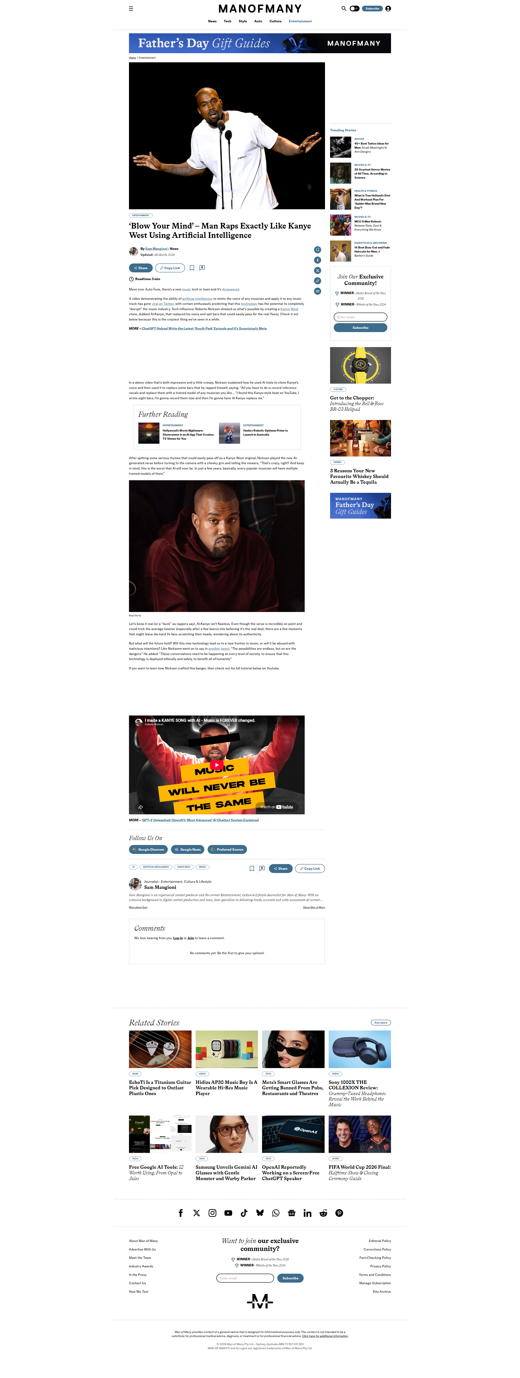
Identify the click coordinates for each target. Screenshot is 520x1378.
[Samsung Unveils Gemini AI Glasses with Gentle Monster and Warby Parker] (227, 1134)
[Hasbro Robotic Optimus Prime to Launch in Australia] (229, 435)
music (186, 289)
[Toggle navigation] (132, 8)
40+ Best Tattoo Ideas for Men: (371, 147)
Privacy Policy (380, 1266)
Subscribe (372, 8)
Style (243, 21)
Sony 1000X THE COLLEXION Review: (357, 1093)
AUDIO (202, 1074)
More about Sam (138, 907)
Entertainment (300, 21)
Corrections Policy (377, 1249)
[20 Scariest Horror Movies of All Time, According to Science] (340, 173)
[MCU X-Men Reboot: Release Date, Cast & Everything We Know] (340, 225)
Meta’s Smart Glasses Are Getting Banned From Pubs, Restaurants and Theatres (292, 1087)
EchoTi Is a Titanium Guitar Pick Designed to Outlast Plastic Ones (160, 1087)
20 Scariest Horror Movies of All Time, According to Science (372, 173)
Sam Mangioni (156, 249)
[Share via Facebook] (319, 177)
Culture (276, 21)
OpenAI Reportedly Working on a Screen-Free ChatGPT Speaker (291, 1172)
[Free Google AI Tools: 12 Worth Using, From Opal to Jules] (160, 1134)
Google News (190, 849)
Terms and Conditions (375, 1275)
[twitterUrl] (196, 1213)
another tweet (218, 648)
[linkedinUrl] (307, 1213)
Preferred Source (230, 849)
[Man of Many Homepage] (260, 8)
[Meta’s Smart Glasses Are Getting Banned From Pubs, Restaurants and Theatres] (293, 1049)
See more (381, 1022)
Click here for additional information (325, 1336)
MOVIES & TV (362, 164)
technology (249, 304)
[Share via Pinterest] (319, 195)
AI (133, 867)
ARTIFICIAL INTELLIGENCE (156, 867)
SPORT (335, 1158)
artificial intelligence (197, 299)
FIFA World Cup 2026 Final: (360, 1172)
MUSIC (202, 867)
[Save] (192, 268)
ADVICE (359, 138)
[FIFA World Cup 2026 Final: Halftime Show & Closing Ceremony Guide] (360, 1134)
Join (190, 938)
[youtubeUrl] (228, 1213)
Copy (172, 268)
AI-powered (230, 289)
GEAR (135, 1074)
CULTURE (338, 389)
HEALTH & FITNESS (365, 190)
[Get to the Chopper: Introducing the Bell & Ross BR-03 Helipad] (360, 365)
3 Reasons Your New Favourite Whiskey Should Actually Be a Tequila (359, 476)
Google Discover (151, 849)
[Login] (388, 8)
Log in (178, 938)
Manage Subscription (375, 1283)
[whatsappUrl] (276, 1213)
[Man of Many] (260, 1301)
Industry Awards (141, 1266)
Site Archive (382, 1292)
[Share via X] (319, 186)
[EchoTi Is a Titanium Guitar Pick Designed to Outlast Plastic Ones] (160, 1049)
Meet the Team (140, 1258)
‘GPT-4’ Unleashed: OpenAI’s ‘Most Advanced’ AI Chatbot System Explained (200, 820)
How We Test (138, 1292)
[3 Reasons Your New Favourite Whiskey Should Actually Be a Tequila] (360, 438)
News (212, 21)
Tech (227, 21)
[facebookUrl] (181, 1213)
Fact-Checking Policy (375, 1258)
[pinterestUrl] (339, 1213)
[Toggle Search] (344, 8)
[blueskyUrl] (260, 1213)
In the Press (137, 1275)
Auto (258, 21)
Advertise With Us (142, 1249)
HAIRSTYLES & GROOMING (370, 242)
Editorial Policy (380, 1241)
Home (132, 57)
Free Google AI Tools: (156, 1172)
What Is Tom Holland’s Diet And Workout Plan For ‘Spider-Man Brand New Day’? (372, 201)
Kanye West (289, 309)
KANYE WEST (184, 867)
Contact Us (137, 1283)
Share (142, 268)
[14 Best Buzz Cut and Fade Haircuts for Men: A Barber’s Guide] (340, 251)
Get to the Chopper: (357, 403)
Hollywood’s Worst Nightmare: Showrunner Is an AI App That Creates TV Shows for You (188, 434)
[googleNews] (292, 1213)
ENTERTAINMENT (140, 215)
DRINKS (337, 462)
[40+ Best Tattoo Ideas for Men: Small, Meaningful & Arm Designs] (340, 147)
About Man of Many (314, 907)
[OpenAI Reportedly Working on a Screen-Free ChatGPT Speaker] (293, 1134)
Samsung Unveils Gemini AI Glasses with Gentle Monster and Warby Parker (226, 1172)
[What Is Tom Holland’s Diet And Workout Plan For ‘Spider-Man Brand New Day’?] (340, 199)
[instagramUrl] (212, 1213)
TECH (268, 1074)
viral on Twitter (163, 304)
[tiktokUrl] (244, 1213)
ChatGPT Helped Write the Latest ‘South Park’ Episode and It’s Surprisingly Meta (204, 328)
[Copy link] (319, 204)
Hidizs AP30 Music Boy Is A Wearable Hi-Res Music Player (226, 1087)
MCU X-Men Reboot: (367, 225)
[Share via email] (317, 291)
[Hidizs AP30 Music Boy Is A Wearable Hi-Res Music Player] (227, 1049)
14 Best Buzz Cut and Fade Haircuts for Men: (372, 251)
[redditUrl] (323, 1213)
